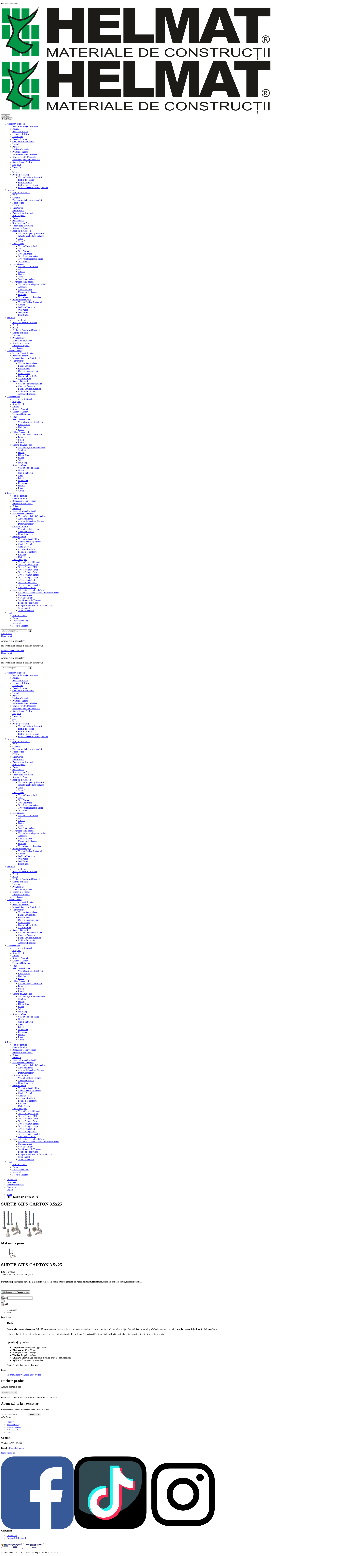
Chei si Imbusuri (25, 473)
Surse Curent (24, 608)
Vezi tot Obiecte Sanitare (23, 353)
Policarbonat (18, 220)
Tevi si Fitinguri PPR (27, 567)
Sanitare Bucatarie (20, 381)
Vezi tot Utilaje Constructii (30, 434)
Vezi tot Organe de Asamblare (31, 447)
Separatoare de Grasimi (22, 226)
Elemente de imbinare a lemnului (27, 200)
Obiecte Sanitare (14, 350)
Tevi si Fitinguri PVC (27, 582)
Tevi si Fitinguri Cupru (28, 564)
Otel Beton (23, 312)
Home (9, 1194)
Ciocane (21, 491)
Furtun (15, 618)
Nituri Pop (22, 462)
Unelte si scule (13, 396)
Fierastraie (22, 483)
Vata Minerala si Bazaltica (29, 297)
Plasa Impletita (18, 215)
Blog (9, 1432)
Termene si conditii (14, 1427)
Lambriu (16, 144)
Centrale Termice (20, 526)
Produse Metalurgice (21, 299)
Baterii (15, 325)
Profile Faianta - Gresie (28, 185)
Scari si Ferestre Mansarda (24, 157)
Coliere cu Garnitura (27, 587)
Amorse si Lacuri (20, 131)
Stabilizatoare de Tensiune (29, 600)
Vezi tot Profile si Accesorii (30, 177)
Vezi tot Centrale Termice (29, 529)
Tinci (20, 276)
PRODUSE (6, 119)
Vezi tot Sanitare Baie (27, 363)
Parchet (15, 147)
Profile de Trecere (26, 180)
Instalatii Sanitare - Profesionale (26, 358)
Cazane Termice (19, 498)
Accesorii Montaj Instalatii (24, 511)
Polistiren (22, 294)
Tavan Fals (17, 167)
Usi (14, 169)
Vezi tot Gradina (19, 615)
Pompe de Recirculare (28, 603)
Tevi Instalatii (24, 261)
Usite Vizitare (24, 557)
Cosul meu (11, 1182)
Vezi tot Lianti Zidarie (28, 266)
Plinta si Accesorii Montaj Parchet (33, 187)
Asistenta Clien (13, 1425)
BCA (14, 195)
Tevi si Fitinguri (19, 559)
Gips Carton (17, 208)
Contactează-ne (8, 1453)
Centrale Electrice (26, 531)
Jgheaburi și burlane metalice (31, 236)
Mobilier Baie (24, 373)
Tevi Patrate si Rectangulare (30, 259)
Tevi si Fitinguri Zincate (28, 575)
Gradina (10, 613)
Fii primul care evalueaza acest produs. (24, 1375)
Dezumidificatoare (26, 524)
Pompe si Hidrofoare (21, 414)
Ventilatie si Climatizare (23, 513)
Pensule (21, 485)
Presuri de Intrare (20, 152)
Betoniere (22, 437)
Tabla (20, 248)
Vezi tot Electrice (20, 320)
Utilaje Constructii (20, 432)
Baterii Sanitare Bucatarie (29, 389)
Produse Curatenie (20, 149)
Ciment (21, 271)
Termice (10, 493)
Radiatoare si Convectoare (24, 501)
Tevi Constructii (25, 254)
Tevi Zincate (23, 251)
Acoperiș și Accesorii (21, 231)
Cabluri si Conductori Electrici (26, 330)
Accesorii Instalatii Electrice (24, 322)
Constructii (12, 190)
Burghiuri (16, 401)
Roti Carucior (24, 424)
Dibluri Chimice (25, 455)
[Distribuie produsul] (6, 1305)
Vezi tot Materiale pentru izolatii (32, 284)
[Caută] (30, 630)
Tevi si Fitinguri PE (26, 580)
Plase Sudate (23, 315)
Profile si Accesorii (20, 175)
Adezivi (16, 129)
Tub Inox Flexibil (26, 610)
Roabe (21, 442)
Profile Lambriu (25, 182)
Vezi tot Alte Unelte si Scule (30, 422)
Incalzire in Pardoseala (22, 503)
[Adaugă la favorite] (3, 1305)
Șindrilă (21, 241)
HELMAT (10, 1422)
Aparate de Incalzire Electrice (31, 521)
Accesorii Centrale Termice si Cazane (29, 590)
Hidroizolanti (18, 210)
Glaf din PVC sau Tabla (23, 141)
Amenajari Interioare (16, 124)
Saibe (20, 460)
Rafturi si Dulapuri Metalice (24, 154)
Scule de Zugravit (20, 409)
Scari (14, 417)
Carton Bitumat (25, 289)
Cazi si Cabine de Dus (28, 376)
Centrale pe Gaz (25, 534)
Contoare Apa (24, 547)
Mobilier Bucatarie (26, 391)
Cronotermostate (25, 595)
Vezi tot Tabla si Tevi (27, 246)
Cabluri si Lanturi (20, 412)
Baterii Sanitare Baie (27, 366)
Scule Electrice (19, 404)
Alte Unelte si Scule (21, 419)
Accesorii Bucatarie (27, 394)
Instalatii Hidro (19, 536)
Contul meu (12, 1179)
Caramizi (16, 197)
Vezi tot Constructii (21, 192)
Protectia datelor (13, 1430)
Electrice (11, 317)
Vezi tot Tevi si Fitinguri (29, 562)
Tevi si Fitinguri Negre (28, 577)
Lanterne (16, 335)
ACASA (5, 116)
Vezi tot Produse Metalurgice (31, 302)
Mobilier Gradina (20, 626)
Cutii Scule (23, 427)
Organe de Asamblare (22, 445)
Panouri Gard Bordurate (23, 213)
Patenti (21, 478)
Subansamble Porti (20, 620)
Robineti (22, 554)
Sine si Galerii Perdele (22, 162)
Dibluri (21, 452)
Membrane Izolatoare (27, 292)
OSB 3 (15, 205)
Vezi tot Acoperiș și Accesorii (31, 233)
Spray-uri (16, 164)
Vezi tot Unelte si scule (22, 399)
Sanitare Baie (18, 361)
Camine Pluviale (25, 544)
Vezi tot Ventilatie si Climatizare (32, 516)
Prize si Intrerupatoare (22, 340)
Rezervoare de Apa (21, 223)
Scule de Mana (19, 465)
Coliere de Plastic (20, 333)
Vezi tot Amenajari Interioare (25, 126)
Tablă (20, 238)
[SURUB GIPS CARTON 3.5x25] (12, 1258)
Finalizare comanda (15, 1184)
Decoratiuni (17, 136)
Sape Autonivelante (26, 279)
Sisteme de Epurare (21, 228)
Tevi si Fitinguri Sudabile (29, 585)
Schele (21, 440)
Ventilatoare (17, 348)
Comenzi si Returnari (16, 1538)
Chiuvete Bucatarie (26, 386)
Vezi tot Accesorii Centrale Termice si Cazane (38, 592)
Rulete (21, 488)
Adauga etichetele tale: (11, 1387)
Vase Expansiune (25, 598)
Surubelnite (23, 480)
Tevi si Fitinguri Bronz (28, 572)
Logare (10, 1190)
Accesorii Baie (24, 378)
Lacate (21, 429)
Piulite (21, 457)
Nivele (21, 470)
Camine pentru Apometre (29, 541)
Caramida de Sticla (20, 134)
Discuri (15, 406)
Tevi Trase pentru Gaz (28, 256)
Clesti (20, 475)
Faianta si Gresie (19, 139)
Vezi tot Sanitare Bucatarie (30, 383)
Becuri (15, 327)
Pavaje (15, 218)
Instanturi (16, 508)
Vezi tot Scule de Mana (28, 468)
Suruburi (22, 450)
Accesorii (22, 287)
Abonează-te (34, 1414)
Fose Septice (18, 203)
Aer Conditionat (25, 519)
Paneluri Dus (24, 368)
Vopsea (15, 172)
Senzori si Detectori (21, 343)
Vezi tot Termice (19, 496)
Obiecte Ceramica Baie (28, 371)
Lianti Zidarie (18, 264)
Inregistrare (12, 1187)
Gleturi (21, 274)
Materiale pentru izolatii (23, 282)
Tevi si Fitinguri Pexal (28, 569)
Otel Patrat (23, 310)
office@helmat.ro (16, 1448)
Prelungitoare (18, 338)
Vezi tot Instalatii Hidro (28, 539)
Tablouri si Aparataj (21, 345)
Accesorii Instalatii (20, 355)
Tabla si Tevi (18, 243)
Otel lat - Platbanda (26, 307)
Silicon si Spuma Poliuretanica (26, 159)
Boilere (15, 506)
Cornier (21, 304)
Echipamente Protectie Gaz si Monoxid (35, 605)
